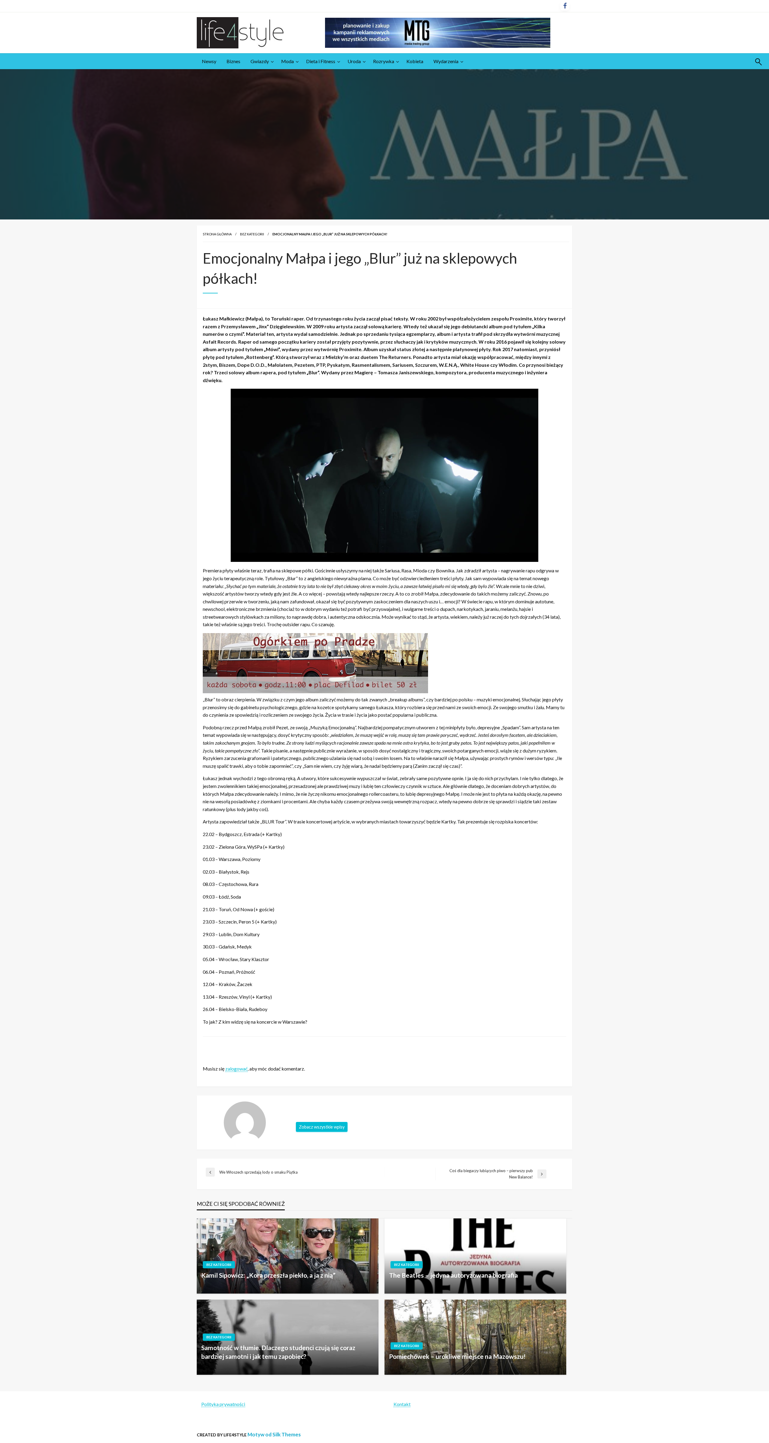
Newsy (209, 61)
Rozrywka (383, 61)
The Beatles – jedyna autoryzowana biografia (453, 1275)
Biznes (233, 61)
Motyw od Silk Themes (274, 1434)
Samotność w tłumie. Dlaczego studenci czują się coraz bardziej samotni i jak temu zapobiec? (278, 1352)
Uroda (354, 61)
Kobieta (414, 61)
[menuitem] (209, 61)
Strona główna (217, 234)
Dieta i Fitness (320, 61)
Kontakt (402, 1404)
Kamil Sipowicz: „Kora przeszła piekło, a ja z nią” (268, 1275)
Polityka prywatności (223, 1404)
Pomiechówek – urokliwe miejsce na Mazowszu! (457, 1356)
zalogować (236, 1068)
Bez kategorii (252, 234)
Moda (287, 61)
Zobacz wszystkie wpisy (322, 1126)
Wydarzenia (445, 61)
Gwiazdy (260, 61)
